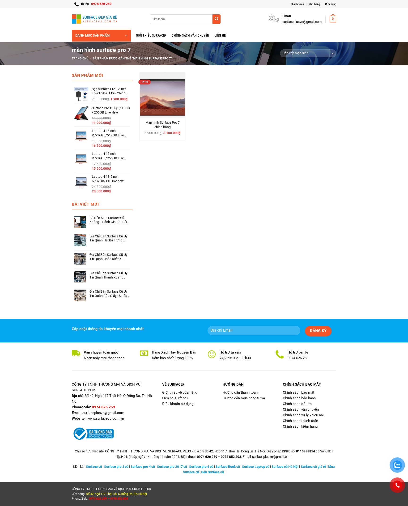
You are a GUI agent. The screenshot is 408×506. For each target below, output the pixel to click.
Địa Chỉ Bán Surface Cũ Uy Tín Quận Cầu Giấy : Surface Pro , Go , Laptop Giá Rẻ (109, 294)
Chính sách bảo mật (298, 392)
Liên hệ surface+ (175, 398)
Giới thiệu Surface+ (151, 36)
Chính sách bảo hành (299, 398)
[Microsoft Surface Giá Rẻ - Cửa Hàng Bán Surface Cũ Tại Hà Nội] (95, 19)
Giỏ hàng (314, 4)
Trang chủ (80, 58)
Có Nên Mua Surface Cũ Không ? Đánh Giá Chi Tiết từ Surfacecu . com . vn (108, 220)
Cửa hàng (330, 4)
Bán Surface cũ (212, 472)
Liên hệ (220, 36)
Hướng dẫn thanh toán (240, 392)
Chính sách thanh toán (300, 421)
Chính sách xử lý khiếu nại (303, 415)
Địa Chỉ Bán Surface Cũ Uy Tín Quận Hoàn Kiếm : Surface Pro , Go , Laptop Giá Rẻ (108, 257)
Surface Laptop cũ (255, 467)
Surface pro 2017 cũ (172, 467)
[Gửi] (216, 19)
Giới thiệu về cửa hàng (179, 392)
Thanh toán (297, 4)
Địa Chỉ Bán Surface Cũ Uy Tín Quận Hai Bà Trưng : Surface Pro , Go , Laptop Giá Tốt (108, 238)
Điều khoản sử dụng (177, 404)
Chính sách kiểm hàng (300, 426)
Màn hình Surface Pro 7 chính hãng (162, 125)
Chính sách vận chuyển (190, 36)
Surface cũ (94, 467)
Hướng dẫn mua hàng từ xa (244, 398)
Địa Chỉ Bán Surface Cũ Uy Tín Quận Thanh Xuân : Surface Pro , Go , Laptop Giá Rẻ (108, 275)
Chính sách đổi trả (297, 404)
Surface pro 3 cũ (116, 467)
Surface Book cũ (228, 467)
